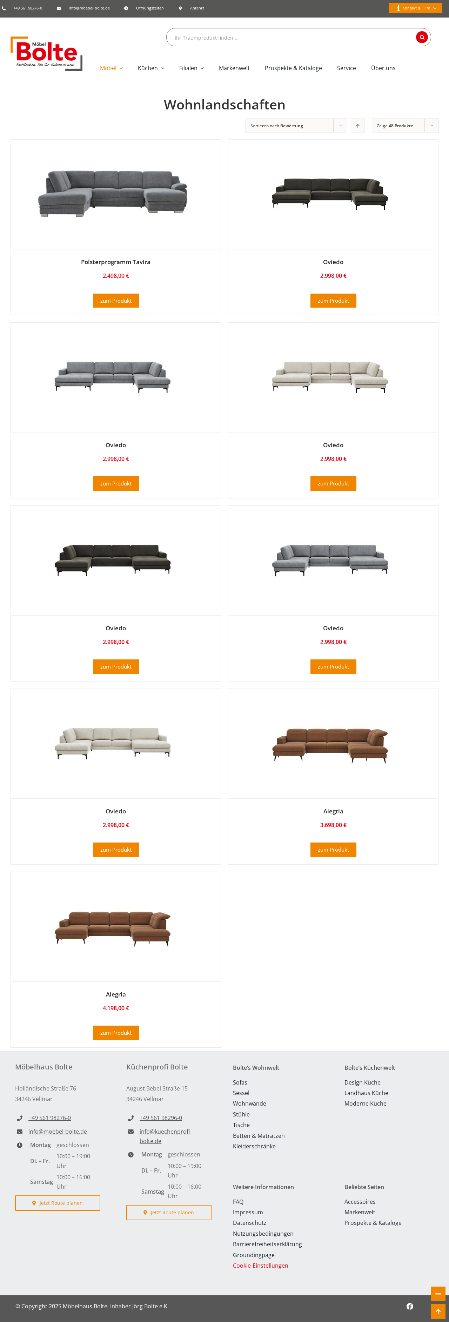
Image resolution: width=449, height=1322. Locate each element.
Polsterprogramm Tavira (115, 262)
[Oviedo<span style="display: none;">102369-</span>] (112, 525)
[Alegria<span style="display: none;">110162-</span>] (330, 708)
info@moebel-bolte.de (89, 8)
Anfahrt (197, 8)
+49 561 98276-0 (27, 8)
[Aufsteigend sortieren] (357, 126)
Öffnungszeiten (150, 8)
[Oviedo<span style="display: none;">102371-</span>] (112, 708)
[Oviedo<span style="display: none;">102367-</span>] (330, 342)
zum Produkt (116, 300)
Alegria (333, 811)
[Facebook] (410, 1306)
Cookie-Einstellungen (260, 1265)
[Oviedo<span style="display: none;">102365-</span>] (330, 159)
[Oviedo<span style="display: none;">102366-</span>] (112, 342)
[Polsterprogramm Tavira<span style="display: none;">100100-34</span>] (112, 159)
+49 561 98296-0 (161, 1118)
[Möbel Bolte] (46, 39)
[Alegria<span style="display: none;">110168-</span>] (112, 891)
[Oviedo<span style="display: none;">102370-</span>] (330, 525)
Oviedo (333, 262)
